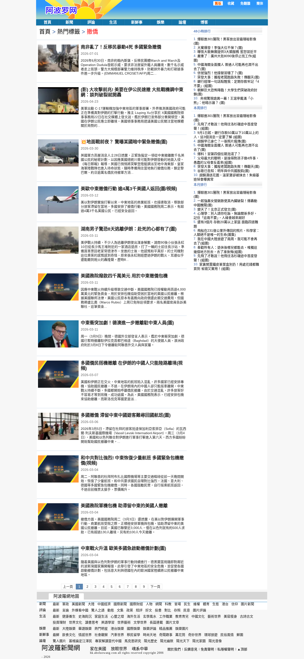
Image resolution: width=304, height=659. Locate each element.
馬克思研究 (132, 641)
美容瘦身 (230, 616)
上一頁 (68, 587)
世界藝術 (124, 622)
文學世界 (140, 622)
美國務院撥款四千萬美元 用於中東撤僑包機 (124, 275)
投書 (158, 610)
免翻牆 (245, 3)
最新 (56, 604)
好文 (148, 610)
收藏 (231, 3)
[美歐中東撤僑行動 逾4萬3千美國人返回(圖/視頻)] (58, 200)
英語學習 (107, 622)
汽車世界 (117, 635)
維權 (196, 604)
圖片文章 (172, 622)
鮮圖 (240, 635)
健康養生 (69, 616)
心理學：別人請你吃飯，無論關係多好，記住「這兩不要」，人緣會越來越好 (225, 215)
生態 (215, 604)
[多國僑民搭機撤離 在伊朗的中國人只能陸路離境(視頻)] (58, 375)
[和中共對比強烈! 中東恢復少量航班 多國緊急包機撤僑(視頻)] (58, 469)
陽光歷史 (150, 641)
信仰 (234, 604)
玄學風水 (149, 616)
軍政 (65, 604)
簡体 (259, 3)
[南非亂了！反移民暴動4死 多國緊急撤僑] (58, 59)
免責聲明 (207, 649)
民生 (187, 604)
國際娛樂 (133, 628)
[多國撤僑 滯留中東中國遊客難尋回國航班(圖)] (58, 427)
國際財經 (136, 604)
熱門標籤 (68, 31)
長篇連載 (156, 622)
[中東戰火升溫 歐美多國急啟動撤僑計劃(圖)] (58, 560)
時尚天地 (149, 635)
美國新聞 (78, 604)
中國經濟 (104, 604)
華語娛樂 (85, 628)
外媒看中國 (80, 610)
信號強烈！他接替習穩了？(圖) (220, 73)
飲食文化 (69, 635)
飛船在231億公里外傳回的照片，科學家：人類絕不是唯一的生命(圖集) (227, 232)
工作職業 (165, 616)
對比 (167, 610)
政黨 (129, 610)
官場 (177, 604)
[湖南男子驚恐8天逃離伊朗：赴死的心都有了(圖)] (58, 240)
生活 (113, 22)
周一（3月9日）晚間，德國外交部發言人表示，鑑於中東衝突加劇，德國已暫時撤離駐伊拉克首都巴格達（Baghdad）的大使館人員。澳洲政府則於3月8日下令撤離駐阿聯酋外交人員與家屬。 (132, 340)
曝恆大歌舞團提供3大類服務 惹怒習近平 (227, 52)
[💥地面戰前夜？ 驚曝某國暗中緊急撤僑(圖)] (58, 153)
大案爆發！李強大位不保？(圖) (220, 47)
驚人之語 (97, 610)
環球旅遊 (211, 635)
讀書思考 (91, 622)
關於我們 (174, 649)
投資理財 (59, 622)
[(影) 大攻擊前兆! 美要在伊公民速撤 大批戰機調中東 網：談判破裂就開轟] (58, 101)
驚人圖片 (59, 641)
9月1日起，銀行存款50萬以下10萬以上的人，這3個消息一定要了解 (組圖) (226, 135)
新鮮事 (136, 22)
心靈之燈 (117, 616)
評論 (91, 22)
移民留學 (133, 635)
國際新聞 (120, 604)
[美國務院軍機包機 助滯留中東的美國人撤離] (58, 517)
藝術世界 (214, 616)
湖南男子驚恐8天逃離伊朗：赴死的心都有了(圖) (128, 228)
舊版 (218, 3)
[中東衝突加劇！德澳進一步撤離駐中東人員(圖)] (58, 334)
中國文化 (198, 616)
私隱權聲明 (225, 649)
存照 (177, 610)
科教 (168, 604)
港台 (225, 604)
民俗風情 (227, 635)
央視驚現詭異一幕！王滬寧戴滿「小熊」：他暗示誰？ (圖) (223, 100)
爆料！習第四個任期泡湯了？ (219, 154)
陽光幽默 (166, 641)
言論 (65, 610)
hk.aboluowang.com (103, 652)
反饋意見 (190, 649)
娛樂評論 (149, 628)
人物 (149, 604)
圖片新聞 (247, 604)
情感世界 (85, 635)
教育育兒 (182, 616)
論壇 (182, 22)
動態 (110, 610)
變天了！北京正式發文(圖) (216, 209)
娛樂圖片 (182, 628)
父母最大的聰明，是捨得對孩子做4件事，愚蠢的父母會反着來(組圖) (226, 160)
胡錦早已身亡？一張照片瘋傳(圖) (221, 141)
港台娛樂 (117, 628)
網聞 (158, 604)
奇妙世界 (194, 635)
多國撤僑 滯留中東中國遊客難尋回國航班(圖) (126, 415)
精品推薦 (165, 628)
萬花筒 (180, 635)
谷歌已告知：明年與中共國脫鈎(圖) (223, 171)
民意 (186, 610)
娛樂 (160, 22)
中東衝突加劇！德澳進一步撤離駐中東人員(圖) (127, 322)
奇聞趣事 (165, 635)
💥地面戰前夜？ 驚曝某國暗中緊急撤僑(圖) (124, 141)
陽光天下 (183, 641)
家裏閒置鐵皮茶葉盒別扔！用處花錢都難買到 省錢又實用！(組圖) (226, 266)
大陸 (91, 604)
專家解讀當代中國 (108, 641)
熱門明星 (101, 628)
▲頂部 (242, 649)
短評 (139, 610)
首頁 (47, 22)
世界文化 (75, 622)
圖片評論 (199, 610)
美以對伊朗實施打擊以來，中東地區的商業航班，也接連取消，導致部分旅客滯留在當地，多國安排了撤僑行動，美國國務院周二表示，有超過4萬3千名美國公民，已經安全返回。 (132, 206)
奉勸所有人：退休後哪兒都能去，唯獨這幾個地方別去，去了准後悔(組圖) (225, 250)
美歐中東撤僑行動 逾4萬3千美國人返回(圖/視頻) (129, 188)
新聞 (69, 22)
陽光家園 (199, 641)
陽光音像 (215, 641)
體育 (206, 604)
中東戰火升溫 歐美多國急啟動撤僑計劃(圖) (123, 548)
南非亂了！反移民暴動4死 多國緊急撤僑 (121, 47)
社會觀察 (101, 635)
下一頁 (155, 587)
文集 (120, 610)
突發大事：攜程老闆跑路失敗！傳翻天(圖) (228, 77)
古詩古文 (246, 616)
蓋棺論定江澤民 (80, 641)
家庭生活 (101, 616)
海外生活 (133, 616)
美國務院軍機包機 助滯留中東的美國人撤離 (124, 505)
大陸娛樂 (69, 628)
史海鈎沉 (85, 616)
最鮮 (56, 635)
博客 (204, 22)
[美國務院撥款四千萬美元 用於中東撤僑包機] (58, 287)
